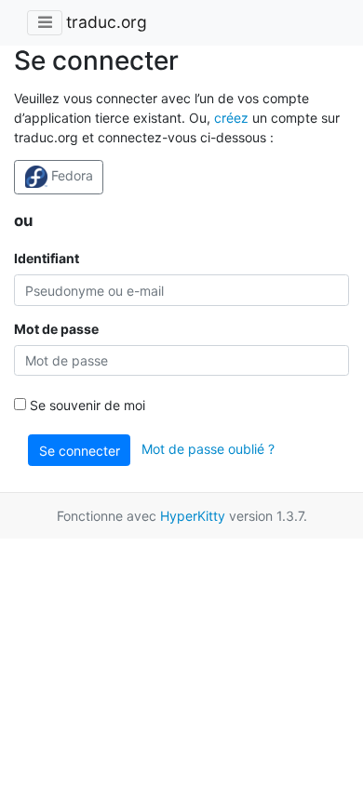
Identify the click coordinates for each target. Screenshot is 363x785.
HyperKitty (192, 516)
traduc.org (106, 22)
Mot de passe (56, 329)
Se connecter (79, 451)
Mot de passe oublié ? (208, 449)
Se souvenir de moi (85, 405)
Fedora (70, 175)
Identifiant (46, 258)
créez (231, 118)
